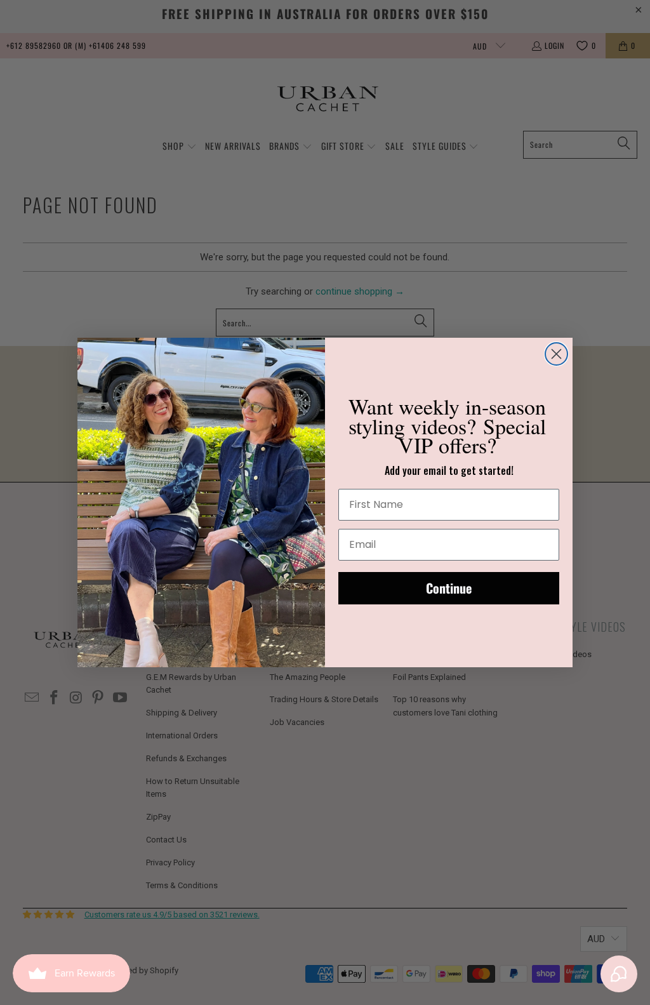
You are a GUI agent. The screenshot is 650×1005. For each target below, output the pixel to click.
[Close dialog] (556, 354)
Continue (449, 587)
